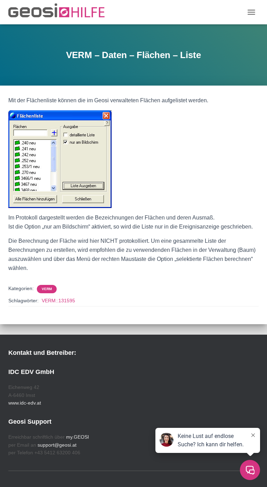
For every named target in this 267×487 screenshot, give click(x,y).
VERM (47, 289)
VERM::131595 (58, 300)
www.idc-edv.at (24, 403)
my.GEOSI (77, 437)
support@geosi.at (57, 445)
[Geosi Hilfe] (59, 12)
